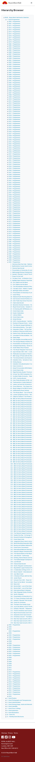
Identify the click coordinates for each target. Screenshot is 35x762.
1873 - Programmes (14, 29)
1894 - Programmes (14, 66)
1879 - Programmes (14, 42)
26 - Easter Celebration (17, 313)
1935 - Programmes (14, 150)
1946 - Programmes (14, 170)
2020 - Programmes (14, 686)
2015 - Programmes (14, 676)
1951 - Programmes (14, 180)
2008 (10, 661)
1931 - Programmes (14, 142)
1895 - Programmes (14, 68)
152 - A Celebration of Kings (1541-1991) (22, 570)
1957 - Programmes (14, 193)
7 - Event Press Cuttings (14, 708)
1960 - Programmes (14, 199)
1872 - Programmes (14, 27)
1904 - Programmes (14, 87)
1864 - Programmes (14, 21)
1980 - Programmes (14, 239)
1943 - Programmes (14, 164)
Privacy (10, 733)
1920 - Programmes (14, 119)
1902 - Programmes (14, 83)
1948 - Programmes (14, 174)
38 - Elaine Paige (15, 337)
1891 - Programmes (14, 60)
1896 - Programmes (14, 70)
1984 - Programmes (14, 248)
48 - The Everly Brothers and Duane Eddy (22, 358)
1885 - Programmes (14, 50)
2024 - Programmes (14, 694)
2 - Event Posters (12, 698)
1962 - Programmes (14, 203)
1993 (10, 627)
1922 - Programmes (14, 123)
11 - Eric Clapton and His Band (19, 284)
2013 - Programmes (14, 672)
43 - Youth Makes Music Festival (19, 347)
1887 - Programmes (14, 54)
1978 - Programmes (14, 235)
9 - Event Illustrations (13, 712)
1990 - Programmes (14, 260)
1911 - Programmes (14, 101)
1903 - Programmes (14, 85)
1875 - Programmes (14, 34)
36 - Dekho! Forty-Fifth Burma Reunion (21, 333)
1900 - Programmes (14, 78)
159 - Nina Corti (15, 584)
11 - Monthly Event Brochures (15, 716)
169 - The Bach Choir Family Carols (20, 604)
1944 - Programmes (14, 166)
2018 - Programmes (14, 682)
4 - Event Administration (14, 702)
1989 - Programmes (14, 258)
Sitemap (4, 733)
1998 (10, 641)
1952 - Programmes (14, 182)
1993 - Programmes (14, 631)
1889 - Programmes (14, 56)
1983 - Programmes (14, 246)
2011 (10, 667)
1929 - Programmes (14, 138)
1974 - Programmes (14, 227)
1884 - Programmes (14, 48)
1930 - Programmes (14, 140)
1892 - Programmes (14, 62)
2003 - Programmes (14, 651)
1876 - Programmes (14, 36)
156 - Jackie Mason (16, 578)
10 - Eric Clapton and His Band (19, 282)
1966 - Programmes (14, 211)
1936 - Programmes (14, 152)
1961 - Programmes (14, 201)
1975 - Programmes (14, 229)
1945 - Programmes (14, 168)
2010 (10, 665)
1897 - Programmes (14, 72)
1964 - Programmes (14, 207)
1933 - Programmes (14, 146)
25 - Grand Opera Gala (16, 311)
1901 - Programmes (14, 80)
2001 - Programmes (14, 647)
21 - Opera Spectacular (17, 303)
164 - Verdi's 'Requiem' (17, 594)
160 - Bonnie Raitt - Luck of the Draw (21, 586)
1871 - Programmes (14, 25)
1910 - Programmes (14, 99)
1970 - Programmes (14, 219)
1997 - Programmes (14, 639)
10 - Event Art (11, 714)
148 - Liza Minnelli (15, 561)
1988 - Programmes (14, 256)
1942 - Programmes (14, 162)
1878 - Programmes (14, 40)
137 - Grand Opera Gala (17, 539)
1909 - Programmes (14, 97)
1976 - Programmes (14, 231)
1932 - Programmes (14, 144)
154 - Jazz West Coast (16, 574)
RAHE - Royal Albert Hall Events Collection (17, 17)
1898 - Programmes (14, 74)
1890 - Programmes (14, 58)
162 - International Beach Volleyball (20, 590)
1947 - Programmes (14, 172)
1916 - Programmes (14, 111)
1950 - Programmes (14, 178)
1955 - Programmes (14, 188)
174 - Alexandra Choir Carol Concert (20, 615)
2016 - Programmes (14, 678)
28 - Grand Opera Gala (16, 317)
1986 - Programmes (14, 252)
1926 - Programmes (14, 131)
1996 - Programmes (14, 637)
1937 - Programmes (14, 154)
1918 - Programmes (14, 115)
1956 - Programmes (14, 191)
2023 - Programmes (14, 692)
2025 (10, 696)
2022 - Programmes (14, 690)
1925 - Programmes (14, 129)
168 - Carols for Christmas (18, 602)
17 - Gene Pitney (15, 294)
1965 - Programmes (14, 209)
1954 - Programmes (14, 186)
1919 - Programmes (14, 117)
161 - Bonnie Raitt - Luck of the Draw (21, 588)
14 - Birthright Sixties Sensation (19, 290)
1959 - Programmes (14, 197)
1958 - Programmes (14, 195)
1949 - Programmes (14, 176)
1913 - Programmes (14, 105)
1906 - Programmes (14, 91)
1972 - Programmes (14, 223)
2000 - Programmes (14, 645)
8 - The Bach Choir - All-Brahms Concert (22, 278)
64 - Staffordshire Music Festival (19, 390)
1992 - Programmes (14, 625)
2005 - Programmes (14, 655)
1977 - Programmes (14, 233)
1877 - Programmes (14, 38)
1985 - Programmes (14, 250)
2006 (10, 657)
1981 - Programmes (14, 241)
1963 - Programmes (14, 205)
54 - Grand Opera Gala (16, 370)
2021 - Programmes (14, 688)
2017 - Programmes (14, 680)
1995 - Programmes (14, 635)
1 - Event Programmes (13, 19)
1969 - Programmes (14, 217)
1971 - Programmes (14, 221)
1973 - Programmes (14, 225)
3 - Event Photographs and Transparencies (19, 700)
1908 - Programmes (14, 95)
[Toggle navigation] (31, 3)
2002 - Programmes (14, 649)
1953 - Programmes (14, 184)
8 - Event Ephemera (12, 710)
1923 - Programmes (14, 125)
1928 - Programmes (14, 135)
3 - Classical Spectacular (17, 268)
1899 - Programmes (14, 76)
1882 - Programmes (14, 44)
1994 (10, 633)
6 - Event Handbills (12, 706)
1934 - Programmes (14, 148)
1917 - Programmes (14, 113)
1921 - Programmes (14, 121)
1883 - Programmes (14, 46)
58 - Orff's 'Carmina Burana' (18, 378)
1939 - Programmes (14, 158)
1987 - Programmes (14, 254)
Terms (16, 733)
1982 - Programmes (14, 244)
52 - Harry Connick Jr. (16, 366)
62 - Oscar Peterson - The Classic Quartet (22, 386)
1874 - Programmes (14, 32)
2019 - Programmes (14, 684)
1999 (10, 643)
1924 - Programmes (14, 127)
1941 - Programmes (14, 160)
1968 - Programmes (14, 215)
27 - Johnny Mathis (15, 315)
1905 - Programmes (14, 89)
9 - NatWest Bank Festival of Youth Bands (22, 280)
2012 (10, 670)
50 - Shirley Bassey (15, 362)
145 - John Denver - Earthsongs (19, 555)
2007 (10, 659)
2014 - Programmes (14, 674)
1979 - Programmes (14, 237)
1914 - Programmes (14, 107)
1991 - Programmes (14, 262)
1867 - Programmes (14, 23)
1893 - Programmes (14, 64)
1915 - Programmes (14, 109)
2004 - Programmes (14, 653)
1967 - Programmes (14, 213)
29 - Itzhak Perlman (15, 319)
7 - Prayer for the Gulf (16, 276)
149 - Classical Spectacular (18, 564)
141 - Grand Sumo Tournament (19, 547)
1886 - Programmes (14, 52)
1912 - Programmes (14, 103)
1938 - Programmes (14, 156)
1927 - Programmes (14, 133)
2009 (10, 663)
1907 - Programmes (14, 93)
